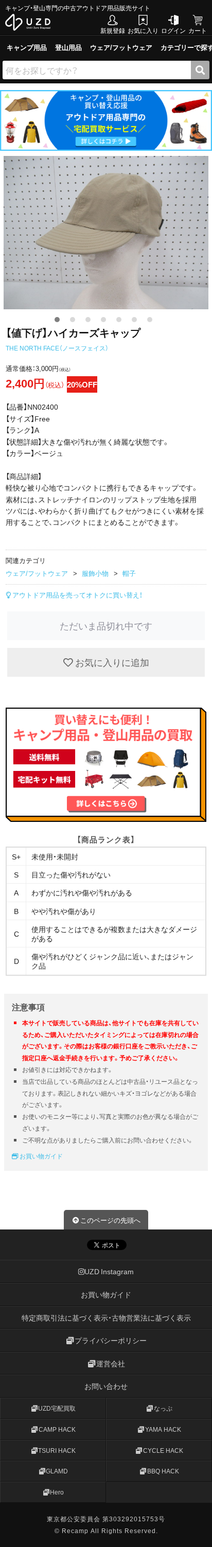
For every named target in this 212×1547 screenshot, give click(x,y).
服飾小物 (95, 573)
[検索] (200, 70)
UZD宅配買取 (57, 1408)
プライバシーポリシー (111, 1340)
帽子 (129, 573)
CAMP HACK (57, 1429)
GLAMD (57, 1471)
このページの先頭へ (110, 1220)
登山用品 (68, 47)
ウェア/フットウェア (121, 47)
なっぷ (163, 1408)
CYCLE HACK (163, 1450)
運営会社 (110, 1363)
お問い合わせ (106, 1386)
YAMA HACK (163, 1429)
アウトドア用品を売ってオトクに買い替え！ (77, 595)
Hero (57, 1492)
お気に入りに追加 (111, 662)
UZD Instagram (109, 1272)
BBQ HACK (163, 1471)
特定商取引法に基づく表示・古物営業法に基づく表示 (106, 1317)
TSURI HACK (57, 1450)
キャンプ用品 (27, 47)
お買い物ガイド (40, 1156)
